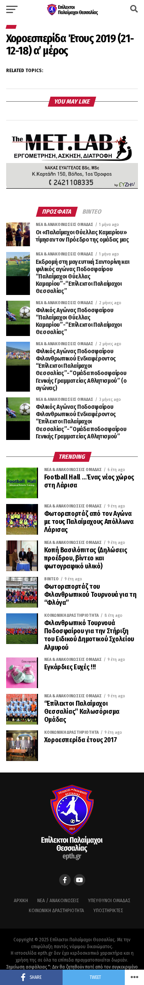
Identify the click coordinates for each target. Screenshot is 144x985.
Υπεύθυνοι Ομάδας (109, 900)
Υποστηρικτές (108, 910)
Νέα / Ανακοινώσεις (58, 900)
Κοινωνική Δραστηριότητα (56, 910)
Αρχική (21, 900)
